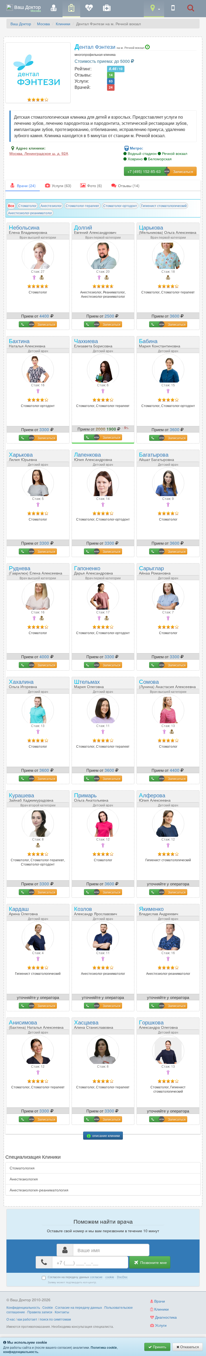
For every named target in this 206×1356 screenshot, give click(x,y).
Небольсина (28, 228)
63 (111, 81)
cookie (109, 1277)
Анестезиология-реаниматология (39, 1190)
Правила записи (39, 1312)
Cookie (47, 1307)
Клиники (63, 23)
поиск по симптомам (55, 1319)
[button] (154, 8)
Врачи (159, 1301)
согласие (96, 1277)
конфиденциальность (20, 1351)
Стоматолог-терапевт (82, 205)
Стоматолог (27, 205)
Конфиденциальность (23, 1307)
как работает (27, 1319)
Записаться (46, 324)
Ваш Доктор (20, 23)
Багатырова (156, 455)
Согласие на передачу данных (78, 1307)
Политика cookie (104, 1347)
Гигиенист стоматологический (164, 205)
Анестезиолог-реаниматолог (30, 212)
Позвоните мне (153, 1262)
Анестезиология (24, 1178)
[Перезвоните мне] (173, 8)
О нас (10, 1319)
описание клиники (105, 1135)
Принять (159, 1346)
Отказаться (189, 1346)
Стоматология (22, 1167)
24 (111, 87)
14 (111, 75)
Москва (43, 23)
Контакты (62, 1312)
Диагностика (165, 1317)
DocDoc (122, 1277)
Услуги (160, 1325)
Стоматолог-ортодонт (120, 205)
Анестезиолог (51, 205)
